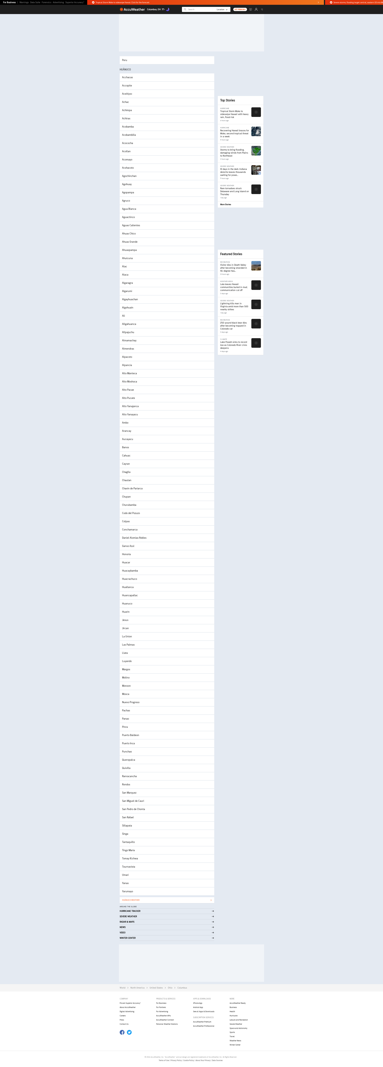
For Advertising (162, 1011)
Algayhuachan (130, 299)
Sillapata (127, 825)
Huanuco (127, 603)
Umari (125, 875)
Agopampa (128, 192)
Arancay (126, 431)
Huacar (126, 562)
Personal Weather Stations (167, 1024)
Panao (125, 718)
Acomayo (127, 159)
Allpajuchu (128, 332)
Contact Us (124, 1024)
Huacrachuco (129, 579)
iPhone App (197, 1003)
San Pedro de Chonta (133, 809)
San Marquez (129, 792)
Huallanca (128, 587)
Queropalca (128, 759)
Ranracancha (129, 776)
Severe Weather (236, 1024)
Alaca (125, 274)
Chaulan (126, 480)
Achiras (126, 118)
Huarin (126, 611)
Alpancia (127, 365)
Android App (198, 1007)
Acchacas (127, 77)
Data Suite (35, 2)
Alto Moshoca (129, 381)
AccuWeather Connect (165, 1020)
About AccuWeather (128, 1007)
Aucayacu (127, 439)
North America (137, 987)
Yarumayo (127, 891)
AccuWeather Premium (202, 1022)
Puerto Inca (128, 743)
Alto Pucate (128, 398)
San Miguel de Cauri (133, 801)
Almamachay (129, 340)
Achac (125, 102)
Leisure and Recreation (239, 1020)
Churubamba (129, 505)
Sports (232, 1032)
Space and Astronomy (238, 1028)
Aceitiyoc (127, 93)
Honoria (126, 554)
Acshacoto (128, 167)
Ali (123, 315)
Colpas (126, 521)
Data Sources (217, 1060)
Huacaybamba (130, 570)
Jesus (125, 620)
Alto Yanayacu (130, 414)
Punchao (127, 751)
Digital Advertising (127, 1011)
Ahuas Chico (129, 233)
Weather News (235, 1040)
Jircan (125, 628)
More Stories (225, 204)
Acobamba (128, 126)
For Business (9, 2)
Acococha (127, 143)
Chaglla (126, 472)
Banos (125, 447)
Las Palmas (128, 644)
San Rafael (128, 817)
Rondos (126, 784)
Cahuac (126, 455)
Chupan (126, 496)
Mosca (125, 694)
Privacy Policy (176, 1060)
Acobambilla (129, 134)
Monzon (126, 685)
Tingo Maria (128, 850)
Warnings (24, 2)
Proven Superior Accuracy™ (130, 1003)
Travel (232, 1036)
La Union (127, 636)
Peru (124, 60)
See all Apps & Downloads (203, 1011)
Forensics (46, 2)
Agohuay (127, 184)
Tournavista (128, 866)
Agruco (126, 200)
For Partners (161, 1007)
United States (156, 987)
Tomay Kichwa (130, 858)
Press (122, 1020)
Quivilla (126, 768)
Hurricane (233, 1016)
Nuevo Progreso (130, 702)
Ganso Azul (128, 546)
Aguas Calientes (131, 225)
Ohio (170, 987)
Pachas (126, 710)
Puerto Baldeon (130, 735)
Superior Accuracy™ (74, 2)
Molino (126, 677)
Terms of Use (164, 1060)
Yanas (125, 883)
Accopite (127, 85)
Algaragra (127, 283)
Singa (125, 833)
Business (233, 1007)
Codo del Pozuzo (131, 513)
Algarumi (127, 291)
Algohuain (127, 307)
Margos (126, 669)
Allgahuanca (129, 324)
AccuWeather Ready (238, 1003)
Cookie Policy (188, 1060)
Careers (123, 1016)
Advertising (58, 2)
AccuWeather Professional (203, 1026)
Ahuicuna (127, 258)
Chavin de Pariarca (132, 488)
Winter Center (235, 1045)
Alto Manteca (129, 373)
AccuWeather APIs (163, 1016)
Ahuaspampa (129, 250)
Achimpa (127, 110)
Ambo (125, 422)
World (122, 987)
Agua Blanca (129, 208)
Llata (125, 653)
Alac (124, 266)
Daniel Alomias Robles (134, 537)
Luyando (127, 661)
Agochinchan (129, 176)
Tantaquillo (128, 842)
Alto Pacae (128, 389)
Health (232, 1011)
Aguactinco (128, 217)
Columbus (182, 987)
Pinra (125, 727)
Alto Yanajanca (130, 406)
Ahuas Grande (129, 241)
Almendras (128, 348)
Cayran (126, 463)
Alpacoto (127, 357)
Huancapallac (130, 595)
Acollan (126, 151)
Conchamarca (129, 529)
